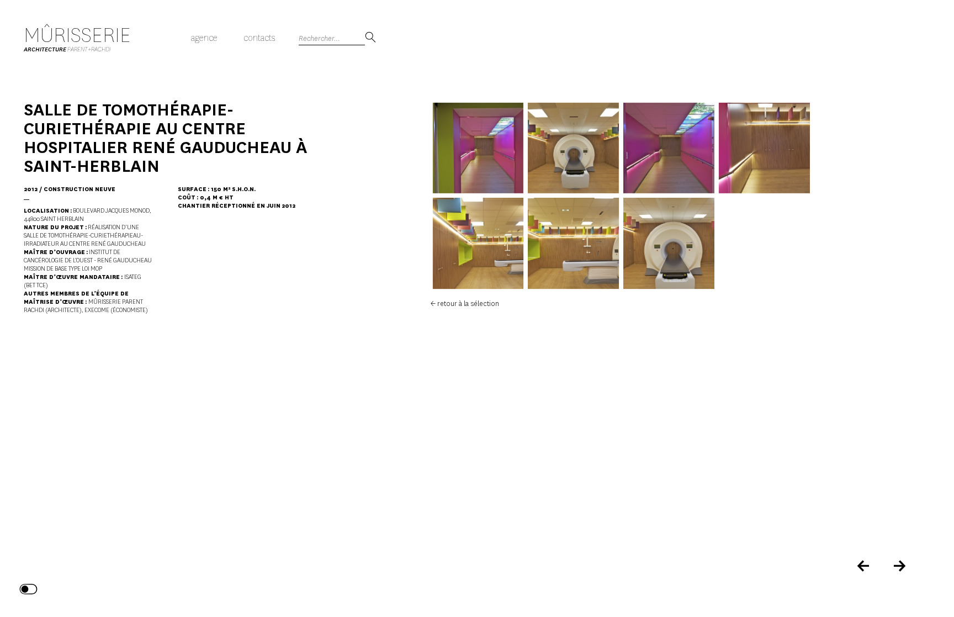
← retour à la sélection (465, 303)
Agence (204, 38)
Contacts (259, 38)
